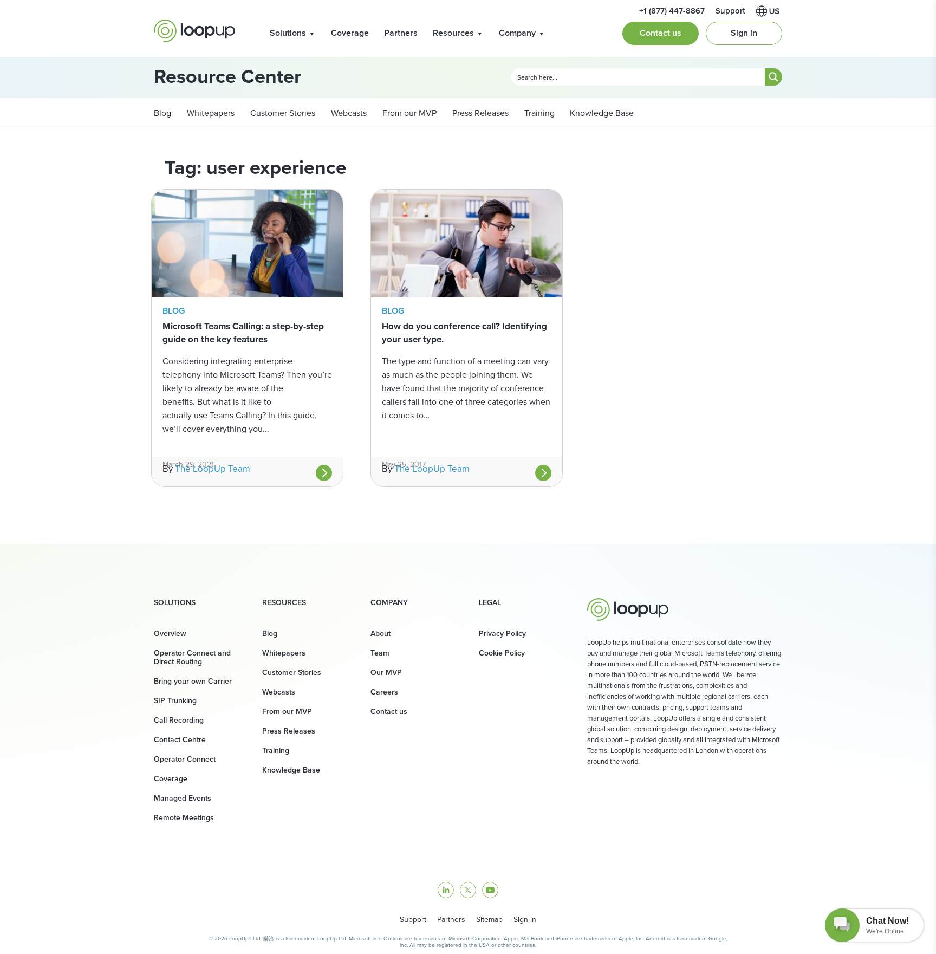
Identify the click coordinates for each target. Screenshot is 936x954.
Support (413, 919)
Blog (162, 113)
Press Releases (479, 113)
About (380, 633)
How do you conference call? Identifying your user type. (464, 333)
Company (517, 33)
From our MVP (408, 113)
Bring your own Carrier (193, 681)
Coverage (350, 33)
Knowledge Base (602, 113)
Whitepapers (210, 113)
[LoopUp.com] (194, 31)
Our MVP (386, 672)
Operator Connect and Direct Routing (192, 657)
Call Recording (179, 720)
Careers (384, 692)
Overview (170, 633)
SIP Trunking (175, 700)
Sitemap (489, 919)
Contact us (660, 33)
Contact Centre (180, 739)
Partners (401, 33)
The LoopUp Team (212, 469)
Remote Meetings (184, 817)
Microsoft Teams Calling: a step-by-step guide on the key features (243, 333)
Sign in (744, 33)
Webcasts (348, 113)
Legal (490, 603)
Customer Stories (281, 113)
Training (538, 113)
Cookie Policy (502, 653)
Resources (453, 33)
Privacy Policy (502, 633)
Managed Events (182, 798)
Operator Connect (185, 759)
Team (379, 653)
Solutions (288, 33)
